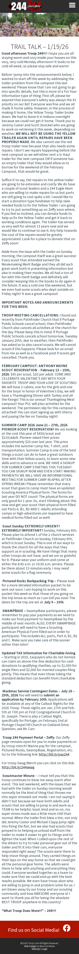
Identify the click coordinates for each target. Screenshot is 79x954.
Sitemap (36, 948)
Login (44, 948)
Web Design (30, 946)
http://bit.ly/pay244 (54, 754)
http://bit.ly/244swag (18, 767)
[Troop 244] (25, 11)
